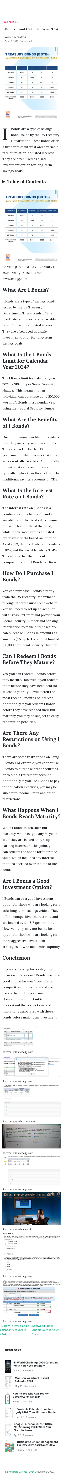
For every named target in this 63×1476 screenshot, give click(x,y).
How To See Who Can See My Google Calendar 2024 (31, 1395)
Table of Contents (26, 181)
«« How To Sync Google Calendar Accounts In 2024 (14, 1330)
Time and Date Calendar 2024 (18, 1471)
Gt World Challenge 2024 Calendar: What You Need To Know (35, 1364)
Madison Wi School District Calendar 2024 (32, 1379)
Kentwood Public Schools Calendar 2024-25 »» (46, 1330)
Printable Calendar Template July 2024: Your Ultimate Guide (36, 1410)
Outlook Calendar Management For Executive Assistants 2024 (37, 1443)
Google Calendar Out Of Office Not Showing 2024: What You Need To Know (33, 1427)
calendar (9, 22)
